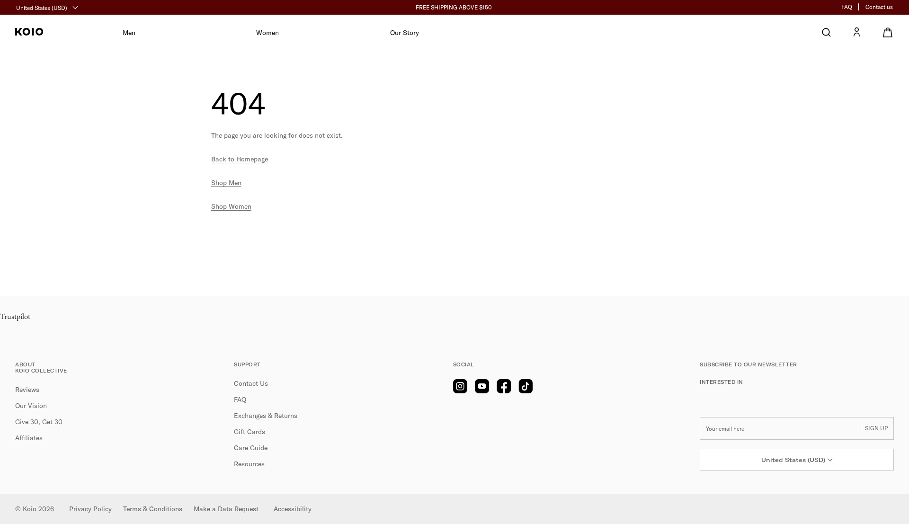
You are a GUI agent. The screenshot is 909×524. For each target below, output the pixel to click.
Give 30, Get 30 (38, 421)
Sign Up (876, 428)
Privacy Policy (90, 509)
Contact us (879, 6)
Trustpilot (15, 317)
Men (129, 32)
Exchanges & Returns (265, 415)
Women (267, 32)
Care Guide (250, 448)
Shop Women (231, 206)
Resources (249, 464)
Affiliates (29, 438)
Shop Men (226, 182)
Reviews (27, 389)
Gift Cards (249, 431)
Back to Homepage (239, 159)
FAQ (846, 6)
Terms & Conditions (152, 509)
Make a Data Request (226, 509)
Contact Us (251, 383)
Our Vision (31, 405)
